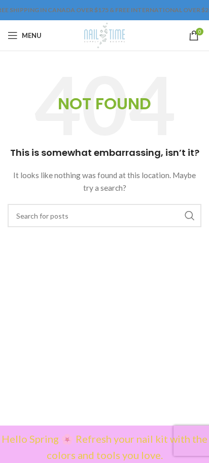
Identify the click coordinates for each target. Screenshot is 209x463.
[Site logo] (104, 34)
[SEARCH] (189, 215)
